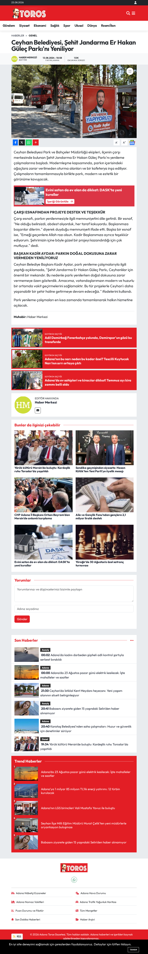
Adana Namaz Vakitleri (30, 902)
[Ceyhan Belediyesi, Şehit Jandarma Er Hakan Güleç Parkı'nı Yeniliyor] (74, 101)
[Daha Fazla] (36, 142)
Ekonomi (40, 25)
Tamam (133, 949)
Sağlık (54, 25)
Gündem (9, 25)
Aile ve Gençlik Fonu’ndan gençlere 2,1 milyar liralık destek (101, 516)
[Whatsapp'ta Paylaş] (29, 142)
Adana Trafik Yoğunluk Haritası (98, 902)
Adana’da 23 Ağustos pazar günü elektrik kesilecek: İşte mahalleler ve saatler (82, 675)
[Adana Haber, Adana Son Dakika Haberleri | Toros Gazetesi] (29, 13)
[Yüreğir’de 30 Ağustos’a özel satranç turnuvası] (105, 541)
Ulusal (79, 25)
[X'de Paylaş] (22, 142)
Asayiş (45, 649)
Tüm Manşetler (88, 910)
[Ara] (128, 13)
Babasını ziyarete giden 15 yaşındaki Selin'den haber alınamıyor (79, 711)
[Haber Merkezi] (23, 404)
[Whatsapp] (74, 880)
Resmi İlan (108, 25)
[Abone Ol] (132, 142)
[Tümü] (132, 640)
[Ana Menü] (133, 13)
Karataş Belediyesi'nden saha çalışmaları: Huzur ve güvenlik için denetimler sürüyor (85, 728)
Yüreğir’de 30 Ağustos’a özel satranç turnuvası (100, 563)
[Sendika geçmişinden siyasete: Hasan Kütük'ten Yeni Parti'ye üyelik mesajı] (105, 447)
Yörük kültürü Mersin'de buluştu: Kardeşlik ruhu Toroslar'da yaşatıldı (42, 469)
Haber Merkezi (46, 402)
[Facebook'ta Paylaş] (15, 142)
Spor (66, 25)
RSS (18, 936)
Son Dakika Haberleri (27, 919)
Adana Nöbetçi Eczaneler (31, 893)
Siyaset (24, 25)
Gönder (22, 619)
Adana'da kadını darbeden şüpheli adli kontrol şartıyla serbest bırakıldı (82, 657)
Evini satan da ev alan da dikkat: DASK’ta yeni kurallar (42, 563)
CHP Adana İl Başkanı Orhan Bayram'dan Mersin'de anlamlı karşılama (42, 516)
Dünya (92, 25)
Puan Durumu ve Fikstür (30, 910)
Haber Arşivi (87, 919)
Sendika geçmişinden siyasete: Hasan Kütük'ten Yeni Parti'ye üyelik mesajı (100, 469)
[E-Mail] (38, 410)
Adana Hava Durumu (93, 893)
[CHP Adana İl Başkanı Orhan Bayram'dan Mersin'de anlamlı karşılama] (43, 494)
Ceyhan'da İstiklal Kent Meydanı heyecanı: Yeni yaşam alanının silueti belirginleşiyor (81, 693)
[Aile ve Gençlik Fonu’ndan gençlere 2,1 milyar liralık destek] (105, 494)
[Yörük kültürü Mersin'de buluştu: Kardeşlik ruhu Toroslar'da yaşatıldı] (43, 447)
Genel (33, 35)
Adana (45, 667)
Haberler (17, 35)
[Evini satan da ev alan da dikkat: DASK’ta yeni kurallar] (43, 541)
